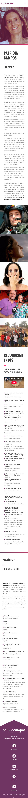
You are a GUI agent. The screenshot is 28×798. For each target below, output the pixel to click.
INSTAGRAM (14, 770)
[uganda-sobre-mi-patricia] (14, 332)
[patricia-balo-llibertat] (14, 248)
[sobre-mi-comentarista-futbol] (14, 304)
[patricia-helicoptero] (14, 219)
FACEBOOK (14, 749)
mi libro (16, 599)
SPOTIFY (14, 780)
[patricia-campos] (14, 276)
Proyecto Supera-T (15, 199)
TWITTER (14, 759)
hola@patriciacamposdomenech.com (14, 738)
